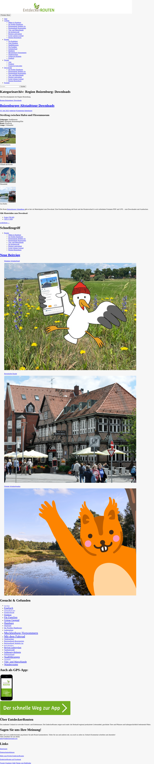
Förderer (11, 64)
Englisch (11, 58)
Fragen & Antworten (15, 66)
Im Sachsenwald (13, 32)
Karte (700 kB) (9, 217)
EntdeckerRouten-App (9, 610)
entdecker (12, 111)
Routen (6, 39)
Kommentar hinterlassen (24, 111)
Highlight (7, 626)
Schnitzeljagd (12, 49)
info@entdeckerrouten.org (8, 738)
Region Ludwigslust (15, 34)
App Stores (7, 605)
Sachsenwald (9, 650)
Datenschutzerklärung (7, 752)
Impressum (3, 749)
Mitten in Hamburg (14, 22)
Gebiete (6, 21)
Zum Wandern (13, 43)
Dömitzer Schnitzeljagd (12, 261)
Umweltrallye (7, 659)
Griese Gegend (11, 620)
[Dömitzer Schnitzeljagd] (70, 316)
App (9, 62)
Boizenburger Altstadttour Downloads (27, 105)
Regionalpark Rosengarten (17, 28)
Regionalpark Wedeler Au (17, 26)
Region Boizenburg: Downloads (10, 100)
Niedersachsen (13, 54)
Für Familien (12, 47)
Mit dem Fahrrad (14, 636)
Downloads (8, 68)
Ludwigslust (8, 630)
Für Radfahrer (13, 41)
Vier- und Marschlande (16, 30)
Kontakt (7, 83)
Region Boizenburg (14, 37)
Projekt (6, 60)
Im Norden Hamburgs (15, 24)
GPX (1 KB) (8, 219)
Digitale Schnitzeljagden (12, 486)
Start (5, 19)
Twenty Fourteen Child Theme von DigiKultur (15, 763)
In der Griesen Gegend (15, 36)
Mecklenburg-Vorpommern (17, 53)
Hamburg (11, 51)
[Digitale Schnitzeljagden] (70, 541)
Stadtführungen (13, 45)
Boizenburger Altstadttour (16, 209)
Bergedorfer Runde (10, 374)
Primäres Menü (5, 15)
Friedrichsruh (9, 612)
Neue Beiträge (10, 255)
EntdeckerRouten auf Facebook (10, 759)
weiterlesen (5, 223)
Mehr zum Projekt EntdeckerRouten (12, 756)
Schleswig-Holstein (14, 56)
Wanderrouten (11, 664)
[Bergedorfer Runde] (70, 429)
